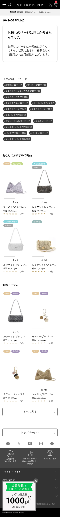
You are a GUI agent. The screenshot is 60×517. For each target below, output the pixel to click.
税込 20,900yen (39, 340)
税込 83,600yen (39, 210)
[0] (55, 5)
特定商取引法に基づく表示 (45, 504)
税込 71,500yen (38, 268)
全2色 (44, 260)
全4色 (44, 202)
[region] (15, 182)
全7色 (15, 202)
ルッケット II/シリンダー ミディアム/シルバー (27, 264)
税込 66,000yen (10, 210)
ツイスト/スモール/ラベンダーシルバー (24, 206)
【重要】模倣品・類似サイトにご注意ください (30, 12)
